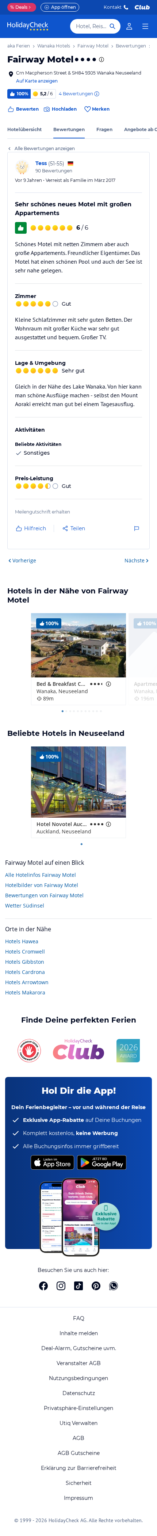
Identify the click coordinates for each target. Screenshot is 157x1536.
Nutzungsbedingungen (78, 1378)
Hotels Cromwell (25, 951)
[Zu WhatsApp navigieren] (113, 1286)
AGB (78, 1438)
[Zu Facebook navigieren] (43, 1286)
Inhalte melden (79, 1333)
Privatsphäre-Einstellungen (78, 1408)
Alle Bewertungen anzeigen (45, 148)
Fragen (104, 129)
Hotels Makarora (25, 992)
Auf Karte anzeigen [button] (37, 81)
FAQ (78, 1318)
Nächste (135, 560)
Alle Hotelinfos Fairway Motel (40, 874)
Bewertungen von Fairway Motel (44, 895)
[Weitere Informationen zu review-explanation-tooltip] (96, 94)
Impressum (78, 1498)
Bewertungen (69, 129)
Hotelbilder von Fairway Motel (41, 885)
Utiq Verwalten (78, 1423)
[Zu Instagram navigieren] (61, 1286)
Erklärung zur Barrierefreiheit (78, 1468)
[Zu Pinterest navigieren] (96, 1286)
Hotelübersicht (24, 129)
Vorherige (24, 560)
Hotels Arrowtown (27, 982)
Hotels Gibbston (24, 961)
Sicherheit (79, 1483)
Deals (18, 7)
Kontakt (113, 7)
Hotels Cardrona (25, 971)
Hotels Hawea (21, 941)
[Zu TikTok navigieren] (78, 1286)
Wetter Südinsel (24, 905)
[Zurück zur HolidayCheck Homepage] (27, 26)
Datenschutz (78, 1393)
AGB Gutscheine (79, 1453)
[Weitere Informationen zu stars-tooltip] (100, 59)
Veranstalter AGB (79, 1363)
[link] (129, 26)
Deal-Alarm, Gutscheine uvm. (78, 1348)
